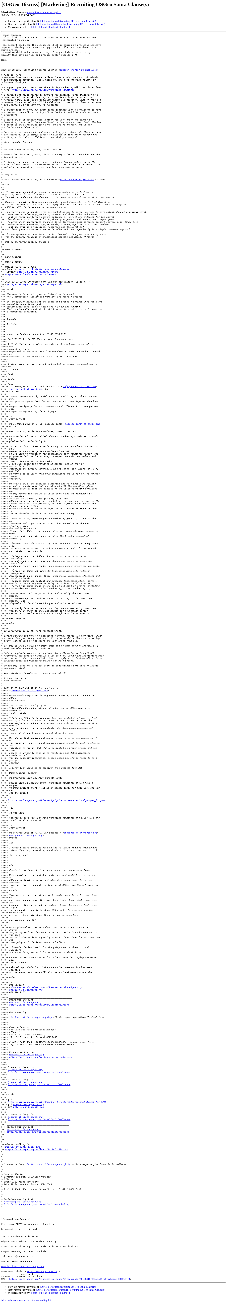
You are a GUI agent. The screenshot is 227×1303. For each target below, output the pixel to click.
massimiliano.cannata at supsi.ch (44, 12)
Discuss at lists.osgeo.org (26, 1054)
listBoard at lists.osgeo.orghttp (30, 1017)
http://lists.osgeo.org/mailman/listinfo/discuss (40, 1057)
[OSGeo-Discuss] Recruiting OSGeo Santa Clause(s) (68, 21)
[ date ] (34, 27)
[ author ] (65, 27)
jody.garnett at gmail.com (79, 386)
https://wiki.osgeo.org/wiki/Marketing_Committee (43, 90)
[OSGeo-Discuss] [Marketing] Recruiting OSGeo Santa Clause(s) (70, 24)
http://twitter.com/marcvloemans (37, 272)
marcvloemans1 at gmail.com (77, 179)
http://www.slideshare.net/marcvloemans (30, 274)
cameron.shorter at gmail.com (78, 70)
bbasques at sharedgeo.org (80, 832)
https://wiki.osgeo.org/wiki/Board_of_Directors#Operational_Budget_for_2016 (57, 800)
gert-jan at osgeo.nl (20, 284)
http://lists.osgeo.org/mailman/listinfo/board (39, 1005)
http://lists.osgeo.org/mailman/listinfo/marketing (36, 1204)
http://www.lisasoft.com (28, 1107)
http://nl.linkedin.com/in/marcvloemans (44, 269)
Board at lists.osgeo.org (25, 1002)
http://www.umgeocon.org (28, 1104)
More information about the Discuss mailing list (26, 1300)
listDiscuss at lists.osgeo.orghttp (47, 1164)
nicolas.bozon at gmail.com (82, 424)
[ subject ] (54, 27)
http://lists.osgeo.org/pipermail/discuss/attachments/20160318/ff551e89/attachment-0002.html (69, 1279)
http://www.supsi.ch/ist (42, 1271)
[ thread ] (44, 27)
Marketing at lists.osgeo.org (22, 1201)
